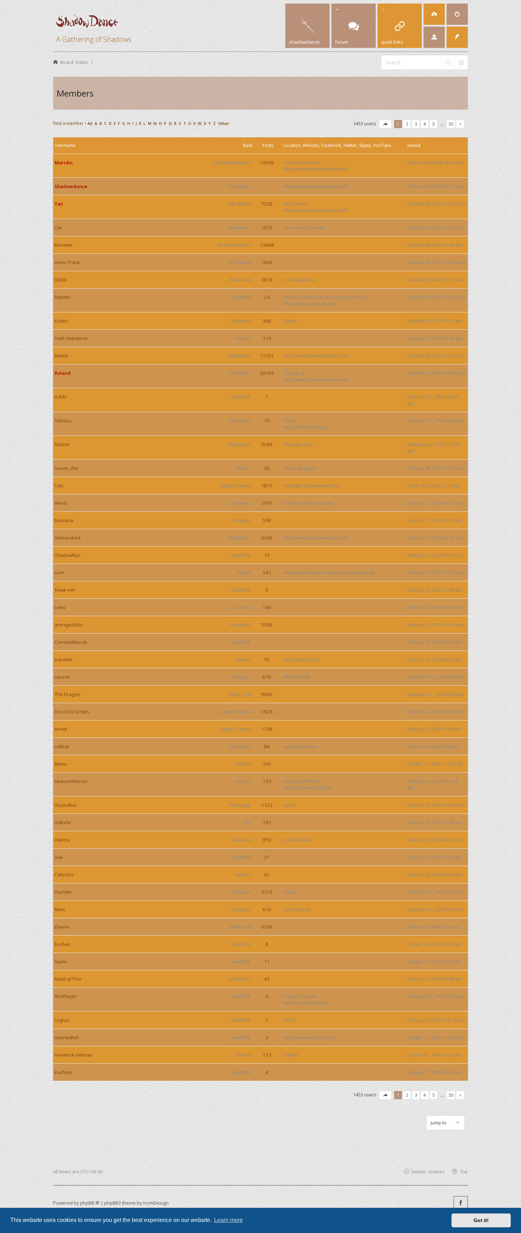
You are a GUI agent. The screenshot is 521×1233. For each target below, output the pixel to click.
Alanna (62, 840)
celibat (62, 746)
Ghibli (61, 279)
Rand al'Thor (68, 979)
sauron (62, 677)
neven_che (66, 468)
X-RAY (61, 397)
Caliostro (64, 874)
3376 (267, 892)
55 (267, 659)
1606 (267, 262)
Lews (60, 607)
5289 (267, 444)
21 (267, 857)
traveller (64, 659)
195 (267, 822)
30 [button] (450, 124)
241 (267, 572)
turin (60, 572)
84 (267, 746)
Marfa (61, 355)
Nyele (61, 961)
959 (267, 840)
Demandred (67, 538)
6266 (267, 538)
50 (267, 468)
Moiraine (64, 520)
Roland (63, 373)
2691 (267, 503)
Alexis (61, 503)
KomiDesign (156, 1203)
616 (267, 677)
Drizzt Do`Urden (72, 711)
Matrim (62, 444)
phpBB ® (90, 1203)
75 (267, 420)
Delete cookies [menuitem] (428, 1171)
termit (61, 729)
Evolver (63, 944)
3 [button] (416, 124)
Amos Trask (67, 262)
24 (267, 297)
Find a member (68, 123)
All (90, 123)
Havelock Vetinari (73, 1055)
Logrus (62, 1020)
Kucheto (63, 1072)
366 (267, 321)
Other (223, 123)
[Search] (448, 62)
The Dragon (67, 694)
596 (267, 520)
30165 (267, 373)
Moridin (64, 162)
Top (464, 1171)
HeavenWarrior (71, 781)
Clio (58, 227)
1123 (267, 805)
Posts (267, 145)
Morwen (63, 245)
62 (267, 874)
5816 (267, 279)
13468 (267, 245)
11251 (267, 355)
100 (267, 764)
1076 (267, 227)
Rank (247, 145)
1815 (267, 485)
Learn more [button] (228, 1220)
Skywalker (66, 805)
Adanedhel (66, 1037)
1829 (267, 711)
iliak (59, 857)
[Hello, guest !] (434, 37)
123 (267, 1055)
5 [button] (433, 124)
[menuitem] (434, 14)
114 (267, 338)
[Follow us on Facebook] (461, 1203)
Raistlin (62, 297)
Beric (60, 909)
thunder (63, 892)
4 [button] (425, 124)
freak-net (65, 590)
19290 (267, 162)
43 (267, 979)
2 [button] (407, 124)
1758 (267, 729)
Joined (414, 145)
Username (65, 145)
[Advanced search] (461, 62)
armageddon (69, 624)
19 (267, 555)
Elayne (62, 927)
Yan (59, 204)
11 (267, 961)
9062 (267, 694)
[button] (385, 124)
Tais (59, 485)
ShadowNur (67, 555)
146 (267, 607)
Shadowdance (71, 186)
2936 (267, 624)
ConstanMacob (71, 642)
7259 (267, 204)
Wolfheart (65, 996)
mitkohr (63, 822)
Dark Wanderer (71, 338)
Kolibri (61, 321)
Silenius (63, 420)
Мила (61, 764)
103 (267, 781)
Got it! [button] (481, 1220)
